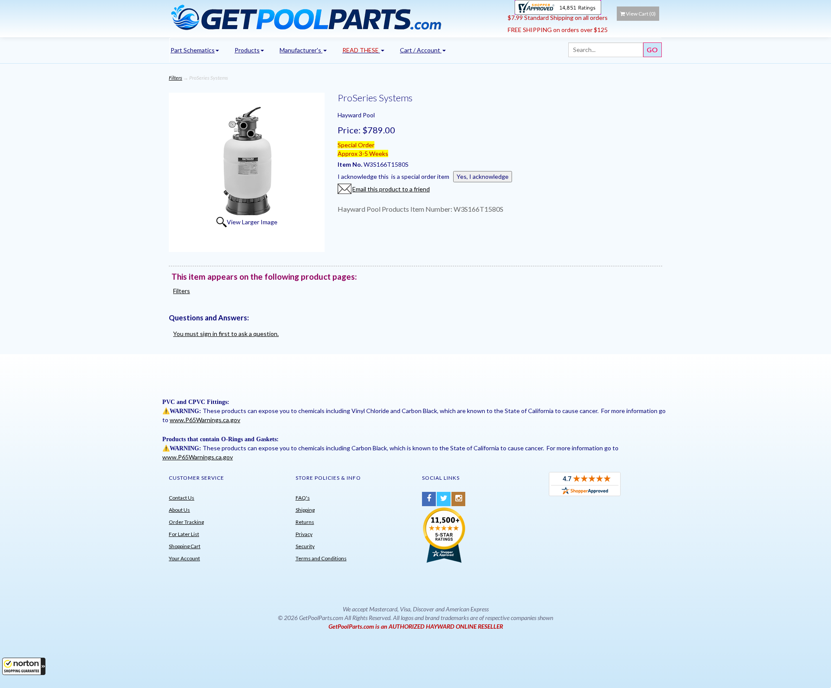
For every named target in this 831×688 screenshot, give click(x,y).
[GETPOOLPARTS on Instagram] (458, 499)
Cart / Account (420, 50)
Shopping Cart (184, 546)
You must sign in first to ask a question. (226, 333)
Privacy (304, 534)
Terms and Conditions (321, 558)
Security (305, 546)
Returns (305, 522)
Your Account (184, 558)
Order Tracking (186, 522)
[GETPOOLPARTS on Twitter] (444, 499)
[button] (23, 666)
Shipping (305, 510)
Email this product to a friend (391, 189)
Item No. (351, 164)
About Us (179, 510)
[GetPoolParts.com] (335, 16)
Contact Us (181, 497)
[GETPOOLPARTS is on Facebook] (429, 499)
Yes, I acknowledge (483, 176)
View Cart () (641, 13)
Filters (175, 77)
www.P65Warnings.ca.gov (205, 419)
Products (247, 50)
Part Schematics (193, 50)
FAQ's (303, 497)
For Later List (184, 534)
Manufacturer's (301, 50)
